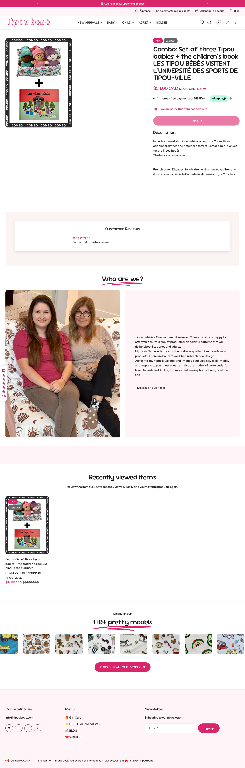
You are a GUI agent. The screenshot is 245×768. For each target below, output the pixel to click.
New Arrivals (88, 22)
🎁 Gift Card (73, 717)
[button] (37, 4)
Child (126, 22)
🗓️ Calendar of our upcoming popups (122, 3)
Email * (153, 728)
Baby (111, 22)
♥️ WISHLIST (74, 737)
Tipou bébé (146, 760)
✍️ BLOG (71, 730)
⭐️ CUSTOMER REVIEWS (82, 724)
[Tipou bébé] (28, 22)
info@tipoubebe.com (19, 717)
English (42, 760)
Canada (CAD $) (20, 760)
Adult (143, 22)
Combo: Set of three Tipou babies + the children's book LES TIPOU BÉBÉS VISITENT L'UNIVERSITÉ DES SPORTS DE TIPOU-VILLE (195, 63)
